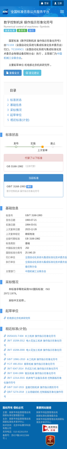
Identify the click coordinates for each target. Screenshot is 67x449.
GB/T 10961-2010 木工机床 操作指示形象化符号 (32, 359)
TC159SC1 (17, 49)
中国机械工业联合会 (35, 271)
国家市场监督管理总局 (47, 412)
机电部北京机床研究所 (18, 318)
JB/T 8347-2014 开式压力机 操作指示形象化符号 (32, 368)
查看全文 (14, 73)
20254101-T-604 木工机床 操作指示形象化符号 (31, 336)
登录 (46, 3)
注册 (59, 3)
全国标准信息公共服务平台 (29, 12)
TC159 (10, 45)
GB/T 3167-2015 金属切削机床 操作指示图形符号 (33, 387)
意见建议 (34, 73)
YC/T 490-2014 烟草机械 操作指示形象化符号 (31, 364)
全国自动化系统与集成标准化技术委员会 (46, 257)
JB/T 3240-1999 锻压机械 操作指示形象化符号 (31, 373)
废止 (52, 143)
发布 (16, 143)
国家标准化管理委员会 (47, 416)
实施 (33, 143)
